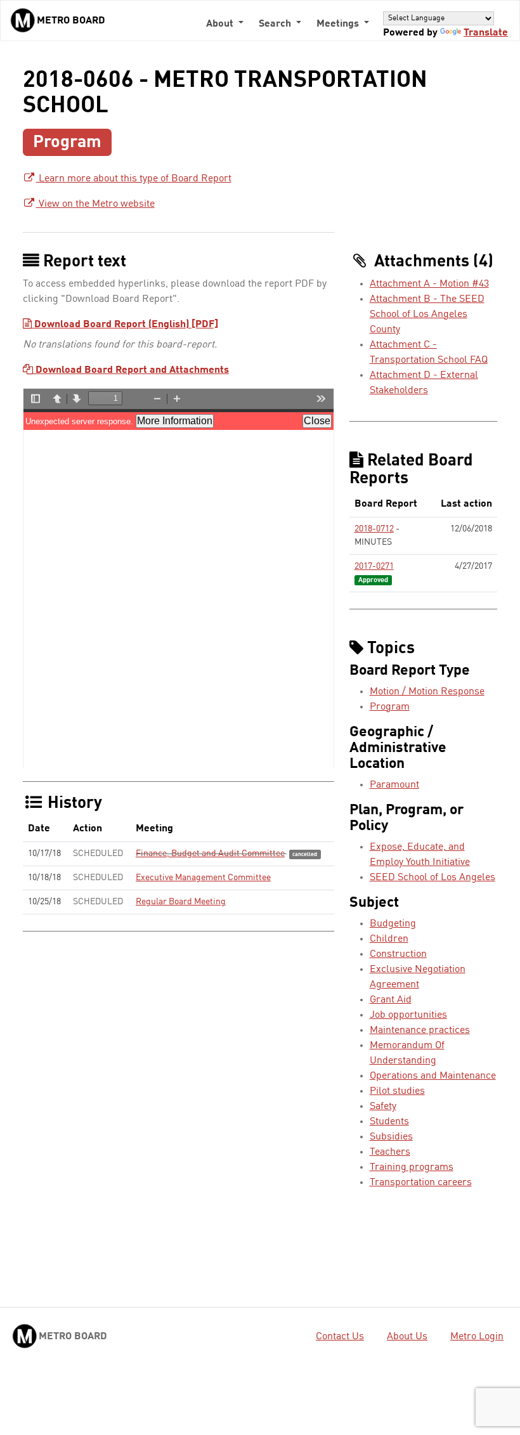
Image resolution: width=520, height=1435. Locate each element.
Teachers (390, 1152)
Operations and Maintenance (433, 1076)
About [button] (221, 24)
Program (390, 707)
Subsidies (391, 1137)
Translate (486, 33)
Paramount (394, 785)
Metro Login (477, 1337)
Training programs (411, 1167)
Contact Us (340, 1337)
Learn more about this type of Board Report (133, 179)
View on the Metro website (95, 204)
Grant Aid (391, 1000)
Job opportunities (408, 1015)
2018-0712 (374, 528)
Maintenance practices (420, 1030)
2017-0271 (374, 566)
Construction (398, 954)
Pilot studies (397, 1091)
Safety (383, 1106)
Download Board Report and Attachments (131, 370)
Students (389, 1122)
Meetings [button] (338, 24)
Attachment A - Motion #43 (429, 284)
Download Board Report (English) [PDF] (125, 325)
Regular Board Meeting (181, 901)
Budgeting (393, 924)
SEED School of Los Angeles (432, 878)
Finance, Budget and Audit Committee (210, 853)
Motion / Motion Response (427, 692)
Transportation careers (421, 1183)
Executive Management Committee (203, 877)
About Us (407, 1337)
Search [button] (276, 24)
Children (389, 939)
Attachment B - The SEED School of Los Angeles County (427, 314)
